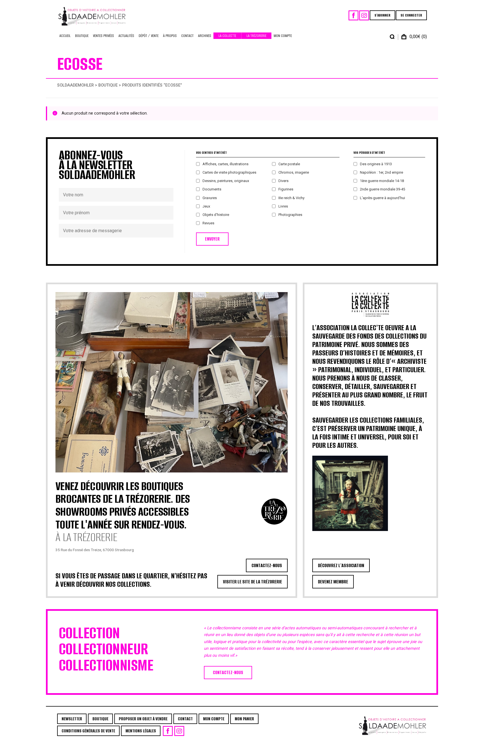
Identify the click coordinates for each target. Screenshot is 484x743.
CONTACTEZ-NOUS (267, 565)
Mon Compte (283, 35)
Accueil (65, 35)
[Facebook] (353, 15)
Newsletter (72, 719)
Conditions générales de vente (88, 731)
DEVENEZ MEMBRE (333, 581)
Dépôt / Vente (149, 35)
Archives (204, 35)
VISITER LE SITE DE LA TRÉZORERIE (252, 581)
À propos (170, 35)
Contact (187, 35)
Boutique (82, 35)
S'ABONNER (382, 15)
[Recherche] (392, 36)
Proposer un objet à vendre (143, 719)
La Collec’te (227, 35)
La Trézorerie (256, 35)
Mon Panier (244, 719)
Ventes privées (103, 35)
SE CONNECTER (411, 15)
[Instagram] (364, 15)
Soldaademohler (75, 85)
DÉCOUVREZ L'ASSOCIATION (341, 565)
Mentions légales (140, 731)
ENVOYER (212, 239)
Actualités (126, 35)
